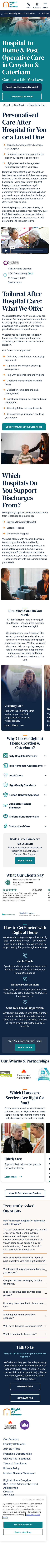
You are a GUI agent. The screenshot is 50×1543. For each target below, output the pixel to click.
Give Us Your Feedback (17, 1458)
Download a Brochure (22, 96)
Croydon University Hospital (21, 522)
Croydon (8, 105)
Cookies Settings (23, 1532)
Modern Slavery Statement (19, 1473)
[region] (23, 1518)
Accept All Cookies (23, 1525)
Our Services (21, 105)
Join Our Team (12, 1448)
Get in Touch (25, 860)
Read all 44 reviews (26, 913)
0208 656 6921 (25, 1386)
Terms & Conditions (15, 1463)
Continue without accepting (33, 1499)
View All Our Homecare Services (25, 1193)
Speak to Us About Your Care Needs (24, 426)
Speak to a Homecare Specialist (22, 87)
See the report (15, 282)
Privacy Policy (11, 1468)
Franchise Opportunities (17, 1453)
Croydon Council (30, 1246)
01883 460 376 (25, 1398)
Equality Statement (14, 1444)
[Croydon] (10, 5)
